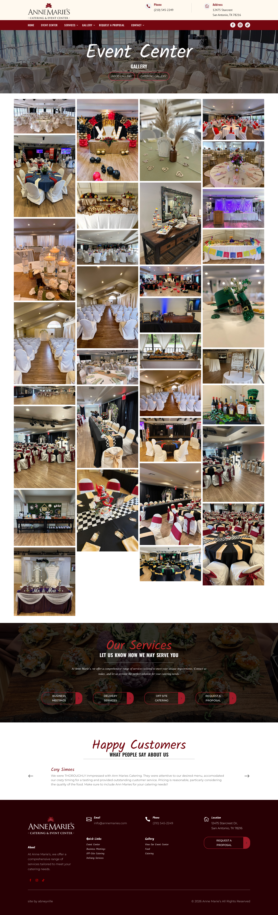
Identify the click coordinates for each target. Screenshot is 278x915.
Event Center (49, 25)
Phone (158, 4)
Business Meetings (59, 698)
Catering (149, 854)
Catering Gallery (153, 76)
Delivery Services (110, 698)
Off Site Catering (161, 698)
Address (218, 4)
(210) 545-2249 (163, 823)
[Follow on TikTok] (247, 25)
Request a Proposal (112, 25)
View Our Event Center (157, 845)
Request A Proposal (213, 698)
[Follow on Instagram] (240, 25)
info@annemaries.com (110, 823)
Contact (136, 25)
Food (147, 849)
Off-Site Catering (95, 854)
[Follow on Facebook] (232, 25)
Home (31, 25)
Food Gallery (121, 76)
